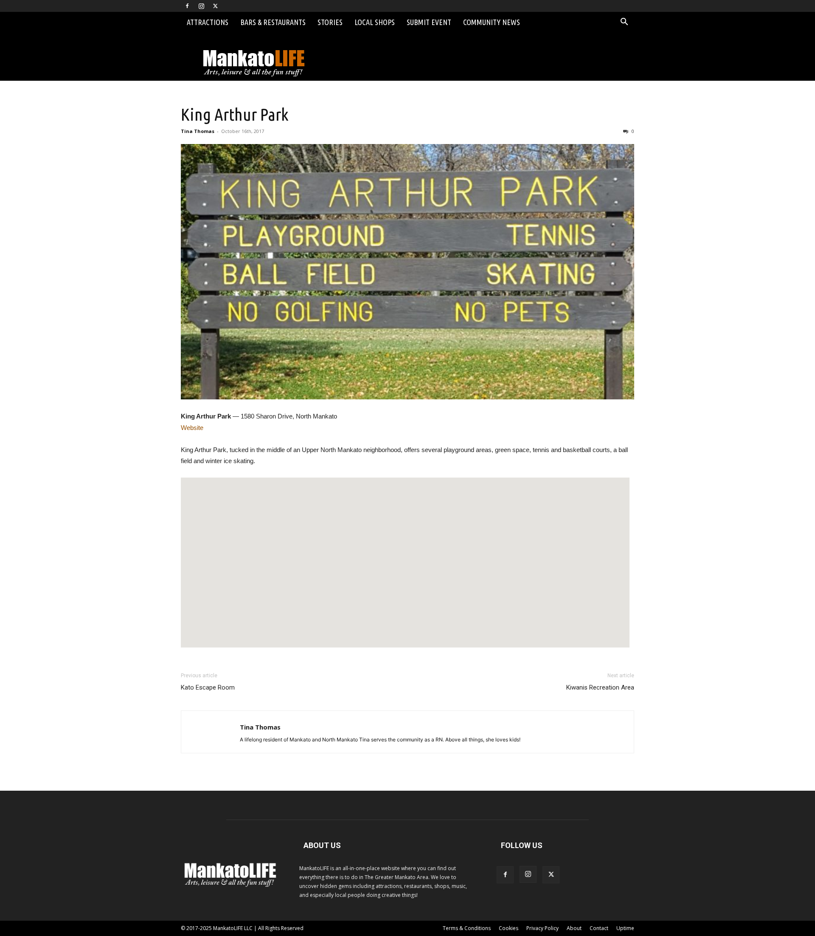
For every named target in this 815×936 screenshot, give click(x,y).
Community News (491, 22)
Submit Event (429, 22)
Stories (330, 22)
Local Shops (374, 22)
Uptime (625, 928)
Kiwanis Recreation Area (600, 687)
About (574, 928)
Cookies (508, 928)
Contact (599, 928)
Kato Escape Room (208, 687)
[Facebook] (187, 6)
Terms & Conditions (467, 928)
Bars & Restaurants (273, 22)
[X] (215, 6)
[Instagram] (201, 6)
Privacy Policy (542, 928)
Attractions (207, 22)
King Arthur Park (234, 114)
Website (192, 427)
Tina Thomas (197, 131)
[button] (624, 23)
